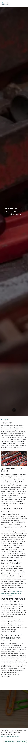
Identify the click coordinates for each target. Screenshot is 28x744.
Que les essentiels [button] (8, 741)
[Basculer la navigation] (25, 3)
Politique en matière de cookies (10, 736)
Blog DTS (6, 420)
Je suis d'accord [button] (21, 741)
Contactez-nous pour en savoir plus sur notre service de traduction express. (13, 593)
